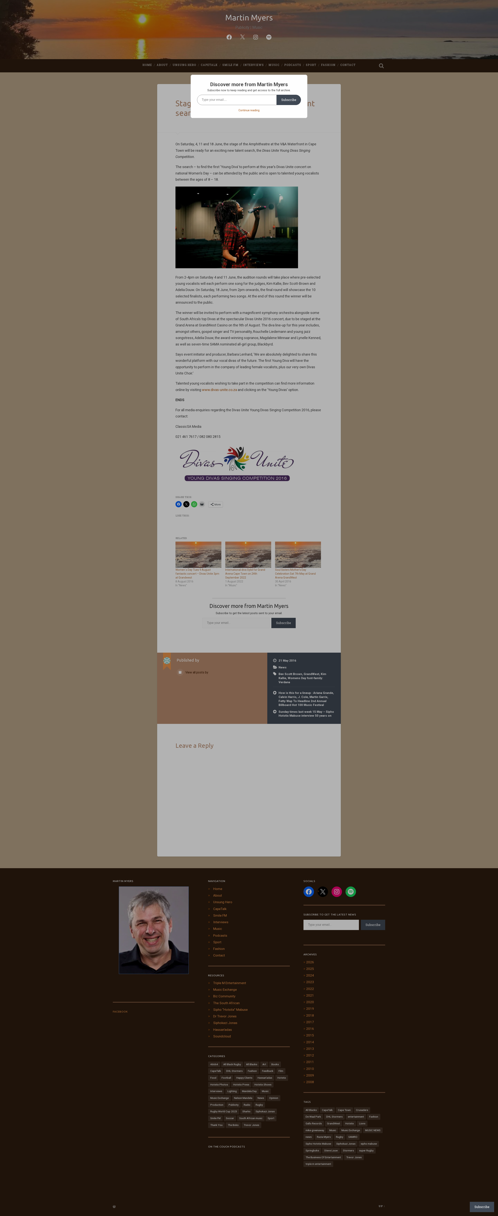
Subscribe (288, 100)
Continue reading (249, 110)
